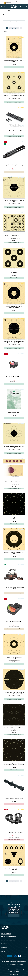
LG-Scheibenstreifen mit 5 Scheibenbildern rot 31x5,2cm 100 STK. (14, 482)
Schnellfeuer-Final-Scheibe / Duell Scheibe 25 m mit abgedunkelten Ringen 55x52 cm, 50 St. (14, 693)
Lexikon (23, 969)
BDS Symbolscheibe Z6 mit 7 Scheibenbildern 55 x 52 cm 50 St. (14, 869)
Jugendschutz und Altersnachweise (16, 964)
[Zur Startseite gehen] (14, 6)
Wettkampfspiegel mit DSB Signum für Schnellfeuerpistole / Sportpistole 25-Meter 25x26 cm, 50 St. (14, 763)
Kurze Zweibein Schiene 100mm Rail (14, 130)
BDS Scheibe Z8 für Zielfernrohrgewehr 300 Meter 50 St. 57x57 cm (14, 307)
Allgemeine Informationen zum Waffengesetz (12, 969)
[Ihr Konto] (23, 6)
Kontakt (6, 964)
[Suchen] (4, 6)
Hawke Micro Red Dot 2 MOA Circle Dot (14, 376)
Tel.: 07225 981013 (6, 933)
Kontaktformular (11, 940)
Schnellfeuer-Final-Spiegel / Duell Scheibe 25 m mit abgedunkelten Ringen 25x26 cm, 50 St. (14, 728)
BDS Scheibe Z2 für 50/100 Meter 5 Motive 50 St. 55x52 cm (14, 96)
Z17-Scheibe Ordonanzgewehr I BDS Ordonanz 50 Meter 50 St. (14, 447)
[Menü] (1, 6)
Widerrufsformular (9, 966)
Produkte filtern (15, 21)
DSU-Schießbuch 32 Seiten (14, 412)
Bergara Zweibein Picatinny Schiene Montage (14, 165)
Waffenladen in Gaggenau (14, 971)
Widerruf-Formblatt (14, 967)
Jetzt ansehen (14, 916)
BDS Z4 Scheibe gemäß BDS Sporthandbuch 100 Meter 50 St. (14, 61)
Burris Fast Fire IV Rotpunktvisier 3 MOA (14, 621)
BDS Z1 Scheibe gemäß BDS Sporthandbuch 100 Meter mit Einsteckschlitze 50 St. (14, 342)
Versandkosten (23, 959)
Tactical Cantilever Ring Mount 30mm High (14, 832)
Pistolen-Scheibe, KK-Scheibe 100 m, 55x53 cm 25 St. (14, 201)
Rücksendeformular (18, 966)
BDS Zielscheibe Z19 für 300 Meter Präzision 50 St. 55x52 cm (14, 271)
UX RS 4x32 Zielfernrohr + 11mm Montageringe (14, 798)
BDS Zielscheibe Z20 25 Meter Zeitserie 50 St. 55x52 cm (14, 658)
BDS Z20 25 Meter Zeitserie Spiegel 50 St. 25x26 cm (14, 553)
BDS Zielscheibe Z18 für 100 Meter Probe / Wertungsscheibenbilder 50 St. (14, 236)
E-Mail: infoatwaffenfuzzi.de (8, 936)
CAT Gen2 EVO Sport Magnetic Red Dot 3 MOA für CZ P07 (14, 588)
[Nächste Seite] (21, 28)
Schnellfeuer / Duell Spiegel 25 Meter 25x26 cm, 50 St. (14, 517)
